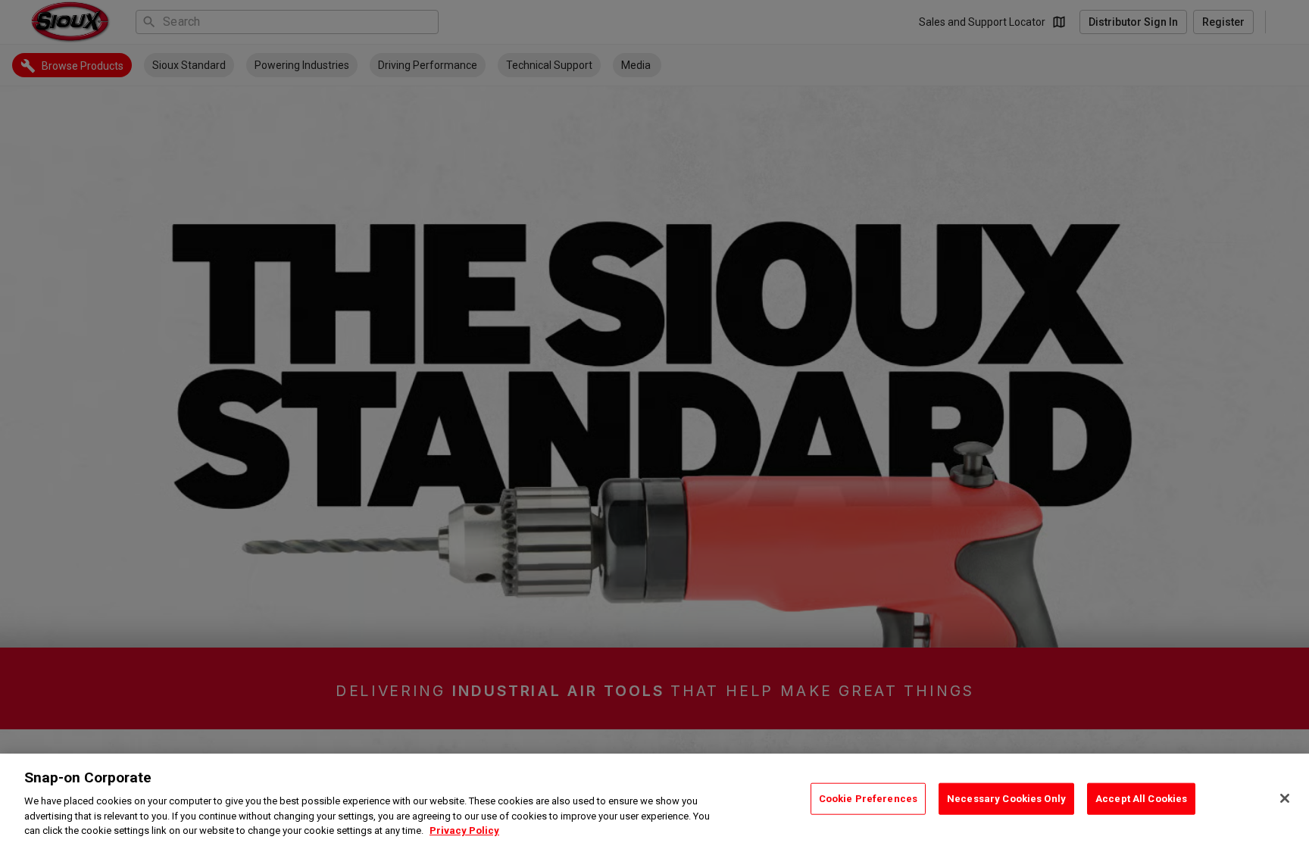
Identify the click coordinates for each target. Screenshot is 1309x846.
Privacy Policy (464, 830)
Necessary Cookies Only (1006, 798)
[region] (654, 800)
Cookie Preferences (868, 798)
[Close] (1284, 798)
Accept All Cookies (1141, 798)
